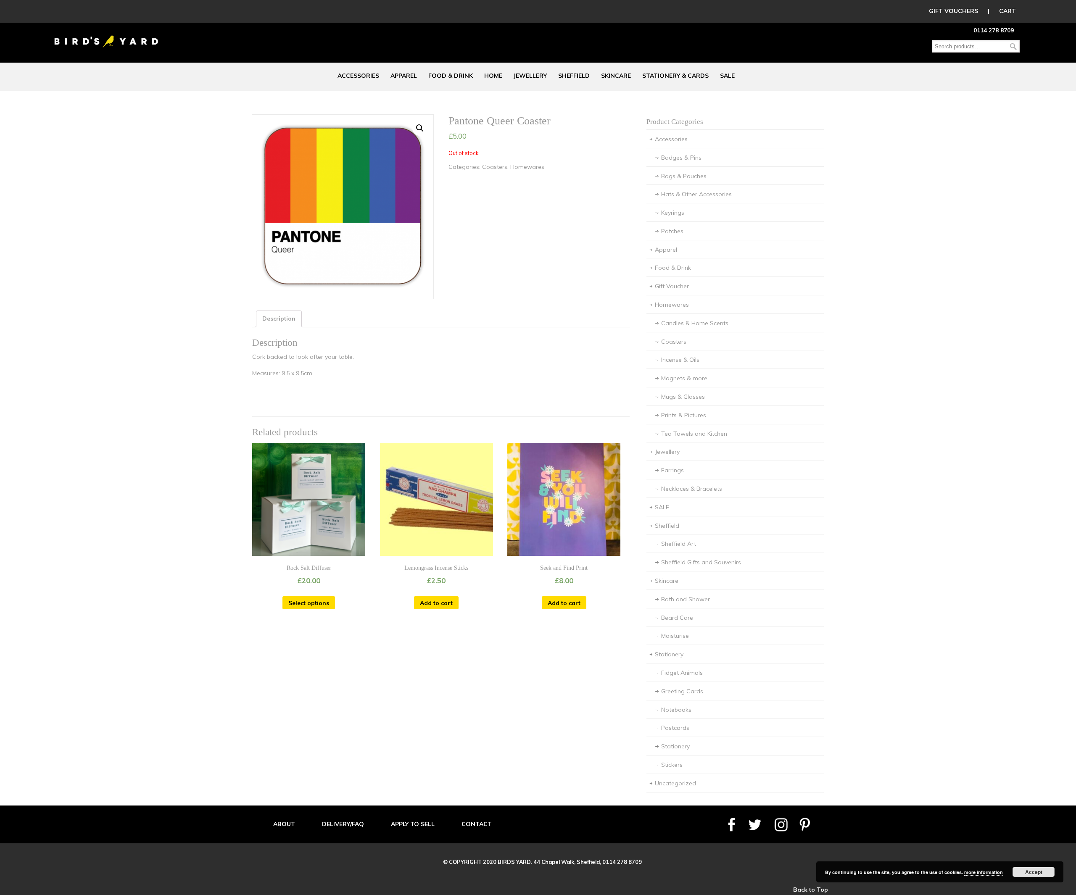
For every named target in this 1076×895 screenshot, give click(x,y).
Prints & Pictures (683, 415)
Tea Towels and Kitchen (694, 433)
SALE (662, 507)
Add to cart (436, 603)
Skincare (666, 580)
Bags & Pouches (684, 176)
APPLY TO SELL (413, 824)
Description (278, 318)
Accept (1033, 872)
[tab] (279, 319)
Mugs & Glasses (683, 396)
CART (1007, 11)
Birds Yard (106, 35)
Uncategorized (675, 783)
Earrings (672, 470)
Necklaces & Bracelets (691, 488)
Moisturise (675, 636)
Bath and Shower (685, 599)
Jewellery (667, 451)
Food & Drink (673, 267)
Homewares (527, 167)
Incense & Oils (680, 359)
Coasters (494, 167)
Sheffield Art (678, 544)
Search (1013, 46)
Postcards (675, 728)
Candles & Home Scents (694, 323)
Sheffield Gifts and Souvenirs (701, 562)
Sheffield (667, 525)
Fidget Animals (682, 673)
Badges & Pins (681, 157)
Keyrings (672, 212)
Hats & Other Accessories (696, 194)
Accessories (671, 139)
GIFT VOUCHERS (953, 11)
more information (983, 872)
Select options (308, 603)
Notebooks (676, 709)
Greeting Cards (682, 691)
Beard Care (677, 617)
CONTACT (477, 824)
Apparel (666, 249)
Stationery (669, 654)
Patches (672, 231)
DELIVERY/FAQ (343, 824)
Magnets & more (684, 378)
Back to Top (810, 889)
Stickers (672, 765)
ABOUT (284, 824)
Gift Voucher (672, 286)
